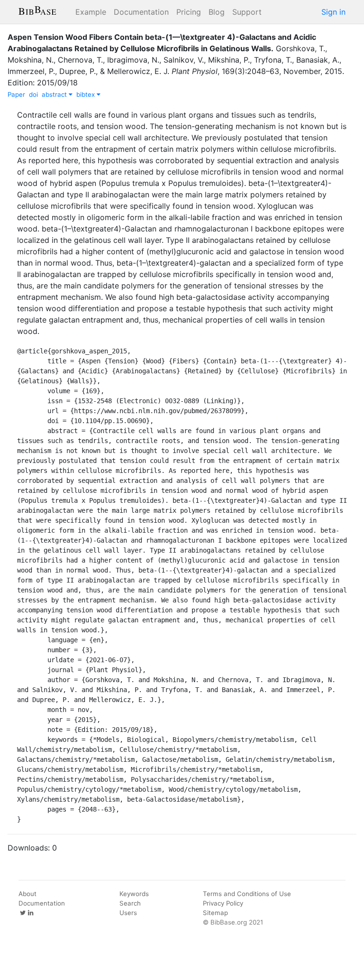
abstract (55, 94)
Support (247, 12)
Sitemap (215, 912)
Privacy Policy (223, 903)
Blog (217, 12)
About (27, 893)
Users (128, 912)
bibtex (86, 94)
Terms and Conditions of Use (247, 893)
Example (90, 12)
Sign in (333, 12)
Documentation (141, 12)
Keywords (134, 893)
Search (130, 903)
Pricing (188, 12)
